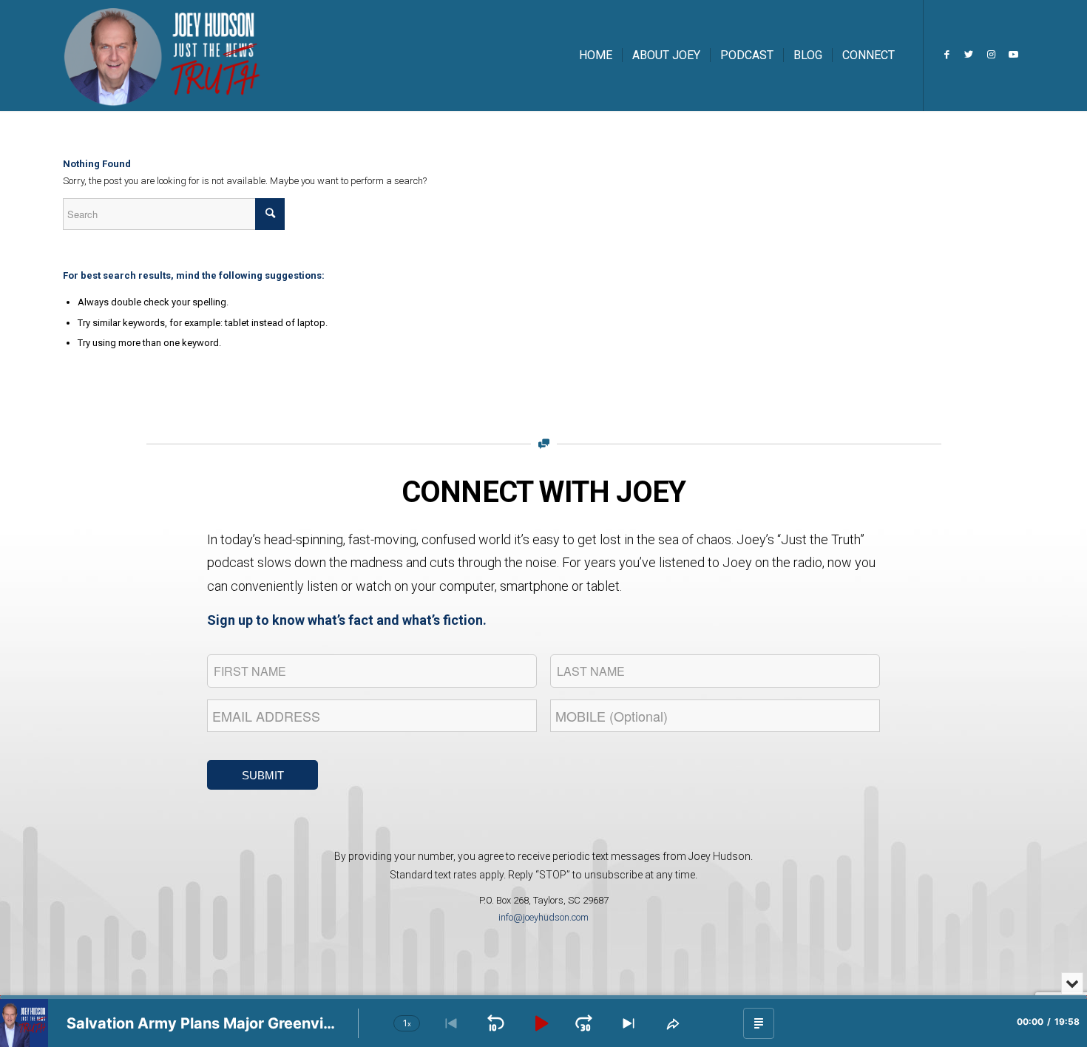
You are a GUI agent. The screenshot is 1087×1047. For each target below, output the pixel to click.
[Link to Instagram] (991, 55)
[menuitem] (595, 55)
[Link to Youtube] (1013, 55)
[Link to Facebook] (946, 55)
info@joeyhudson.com (543, 917)
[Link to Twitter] (969, 55)
